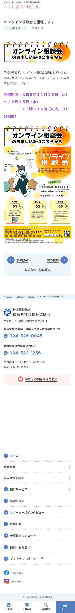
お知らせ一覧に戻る (37, 269)
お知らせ (15, 28)
